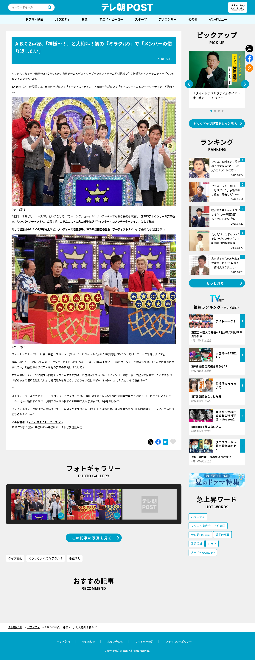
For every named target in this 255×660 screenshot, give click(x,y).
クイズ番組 (15, 558)
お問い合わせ (115, 641)
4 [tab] (222, 111)
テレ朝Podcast (200, 535)
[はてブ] (165, 442)
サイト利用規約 (144, 641)
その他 (192, 19)
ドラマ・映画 (34, 19)
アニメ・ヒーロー (111, 19)
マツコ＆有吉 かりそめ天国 (208, 526)
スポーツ (141, 19)
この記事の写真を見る (92, 537)
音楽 (85, 19)
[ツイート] (150, 442)
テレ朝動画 (88, 641)
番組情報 (74, 558)
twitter (249, 48)
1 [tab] (211, 111)
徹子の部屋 (222, 535)
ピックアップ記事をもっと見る (215, 123)
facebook (249, 58)
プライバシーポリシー (179, 641)
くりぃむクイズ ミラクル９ (46, 558)
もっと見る (215, 283)
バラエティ (62, 19)
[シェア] (158, 442)
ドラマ (212, 543)
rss (249, 68)
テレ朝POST (127, 7)
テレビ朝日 (63, 641)
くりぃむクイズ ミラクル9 (45, 422)
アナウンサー (168, 19)
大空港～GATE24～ (203, 552)
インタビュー (218, 19)
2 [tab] (215, 111)
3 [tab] (219, 111)
